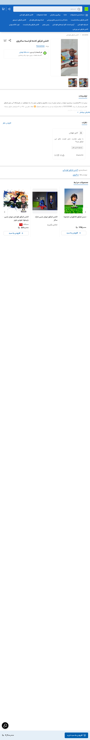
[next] (4, 212)
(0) (61, 155)
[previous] (85, 212)
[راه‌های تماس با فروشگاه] (5, 725)
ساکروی (76, 175)
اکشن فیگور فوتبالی (72, 35)
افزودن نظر (7, 123)
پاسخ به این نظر (77, 148)
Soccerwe (40, 46)
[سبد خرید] (3, 9)
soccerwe (85, 35)
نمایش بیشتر (85, 112)
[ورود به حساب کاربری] (9, 9)
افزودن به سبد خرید (75, 735)
